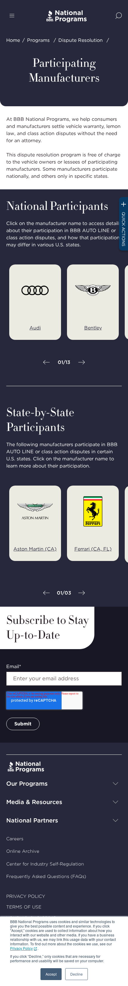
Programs (38, 40)
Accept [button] (51, 974)
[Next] (81, 363)
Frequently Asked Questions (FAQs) (46, 876)
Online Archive (22, 851)
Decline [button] (76, 974)
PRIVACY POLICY (25, 896)
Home (13, 40)
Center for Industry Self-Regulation (45, 864)
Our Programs (27, 783)
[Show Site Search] (119, 16)
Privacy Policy (21, 948)
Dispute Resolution (80, 40)
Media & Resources (34, 802)
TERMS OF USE (23, 907)
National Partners (32, 820)
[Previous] (46, 363)
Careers (14, 838)
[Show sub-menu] (115, 783)
